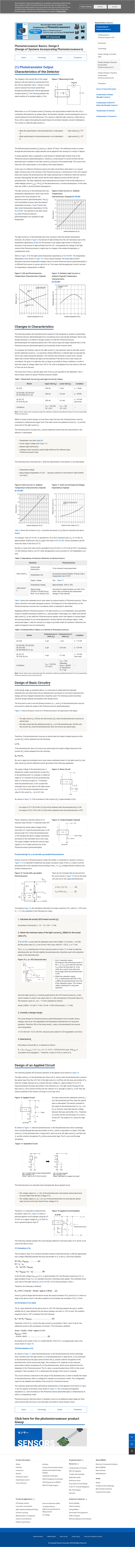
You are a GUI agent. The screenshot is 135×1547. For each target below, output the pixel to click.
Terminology (42, 57)
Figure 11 (43, 444)
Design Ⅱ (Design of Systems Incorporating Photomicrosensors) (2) (107, 75)
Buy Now (45, 1464)
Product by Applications (24, 1499)
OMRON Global (51, 1536)
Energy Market (74, 1509)
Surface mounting (22, 1512)
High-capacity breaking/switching (27, 1509)
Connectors (20, 1470)
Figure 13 (27, 799)
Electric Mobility (74, 1503)
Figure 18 (35, 1214)
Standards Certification (50, 1476)
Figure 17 (27, 1128)
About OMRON (100, 1467)
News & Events (101, 1470)
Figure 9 (35, 240)
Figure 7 (35, 85)
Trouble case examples (76, 1474)
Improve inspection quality (51, 1503)
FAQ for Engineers (75, 1471)
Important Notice (38, 1536)
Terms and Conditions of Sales (93, 1536)
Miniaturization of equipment (25, 1516)
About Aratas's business (104, 1489)
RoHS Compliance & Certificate (53, 1479)
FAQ (132, 1437)
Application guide (75, 1477)
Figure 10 (24, 256)
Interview (72, 1493)
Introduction (102, 43)
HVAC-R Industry (74, 1516)
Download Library (75, 1460)
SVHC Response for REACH (52, 1482)
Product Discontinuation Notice (53, 1467)
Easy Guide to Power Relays (78, 1484)
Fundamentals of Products (78, 1468)
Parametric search (22, 1477)
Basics (24, 57)
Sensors (18, 1473)
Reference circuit (74, 1480)
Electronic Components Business (107, 1464)
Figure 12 (18, 711)
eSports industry (74, 1506)
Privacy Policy (76, 1536)
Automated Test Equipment (78, 1512)
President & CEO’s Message (105, 1486)
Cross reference (21, 1483)
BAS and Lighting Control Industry (80, 1519)
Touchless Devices (49, 1506)
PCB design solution (22, 1503)
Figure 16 (75, 1073)
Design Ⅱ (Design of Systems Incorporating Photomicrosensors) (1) (107, 64)
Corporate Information (103, 1492)
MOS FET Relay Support (50, 1485)
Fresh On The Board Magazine (79, 1487)
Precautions (78, 57)
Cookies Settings (86, 6)
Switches (19, 1467)
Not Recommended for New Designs (52, 1471)
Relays (18, 1464)
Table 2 (17, 530)
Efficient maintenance (23, 1522)
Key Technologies (75, 1490)
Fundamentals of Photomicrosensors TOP (106, 36)
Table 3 (17, 601)
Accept (114, 6)
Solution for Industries (77, 1499)
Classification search (23, 1480)
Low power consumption (24, 1506)
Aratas (98, 1483)
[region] (67, 7)
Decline (100, 6)
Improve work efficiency (24, 1519)
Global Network (101, 1473)
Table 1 (80, 372)
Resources (73, 1464)
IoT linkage (46, 1515)
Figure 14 (18, 863)
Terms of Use (64, 1536)
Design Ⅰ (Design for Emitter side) (107, 55)
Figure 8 (35, 205)
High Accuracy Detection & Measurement (51, 1510)
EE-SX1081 (76, 197)
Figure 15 (62, 949)
